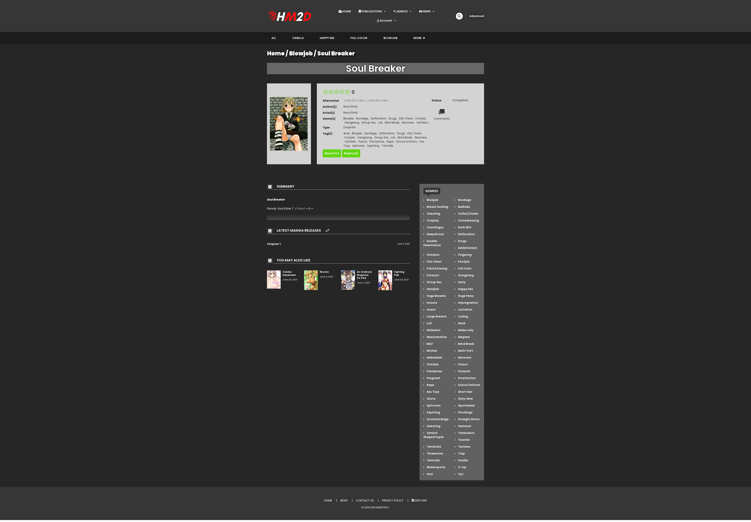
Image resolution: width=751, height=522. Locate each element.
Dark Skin (464, 227)
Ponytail (463, 371)
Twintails (387, 146)
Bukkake (463, 207)
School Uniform (406, 142)
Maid (461, 323)
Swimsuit (464, 426)
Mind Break (392, 123)
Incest (431, 310)
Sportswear (466, 405)
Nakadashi (434, 357)
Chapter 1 (274, 244)
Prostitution (466, 378)
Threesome (434, 453)
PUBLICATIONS (371, 11)
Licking (462, 316)
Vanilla (298, 38)
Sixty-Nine (465, 399)
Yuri (460, 474)
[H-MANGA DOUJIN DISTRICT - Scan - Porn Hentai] (289, 16)
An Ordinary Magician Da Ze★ (364, 275)
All (273, 38)
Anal (346, 133)
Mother (431, 351)
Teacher (463, 440)
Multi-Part (465, 351)
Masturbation (436, 337)
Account (385, 21)
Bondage (362, 118)
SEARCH (402, 11)
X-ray (461, 467)
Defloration (378, 118)
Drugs (392, 118)
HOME (346, 11)
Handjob (432, 289)
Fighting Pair (399, 273)
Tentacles (433, 447)
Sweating (433, 426)
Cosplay (432, 220)
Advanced (476, 16)
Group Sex (369, 123)
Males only (465, 330)
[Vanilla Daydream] (274, 279)
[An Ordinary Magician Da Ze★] (348, 280)
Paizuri (362, 142)
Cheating (433, 214)
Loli (380, 123)
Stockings (465, 412)
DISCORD (420, 500)
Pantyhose (377, 142)
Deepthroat (435, 234)
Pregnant (433, 378)
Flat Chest (406, 118)
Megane (463, 337)
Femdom (432, 255)
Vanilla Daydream (289, 273)
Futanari (432, 275)
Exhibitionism (467, 248)
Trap (461, 453)
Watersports (435, 467)
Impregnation (467, 303)
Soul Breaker (336, 53)
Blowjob (390, 38)
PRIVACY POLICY (392, 500)
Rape (390, 142)
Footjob (420, 118)
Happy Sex (327, 38)
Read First (332, 153)
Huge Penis (465, 296)
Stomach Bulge (437, 419)
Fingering (464, 255)
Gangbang (352, 123)
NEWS (426, 11)
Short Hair (465, 392)
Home (276, 53)
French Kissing (436, 268)
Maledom (433, 330)
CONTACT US (365, 500)
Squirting (373, 146)
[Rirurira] (311, 280)
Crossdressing (468, 220)
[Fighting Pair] (385, 280)
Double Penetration (432, 243)
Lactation (464, 310)
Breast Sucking (437, 207)
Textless (463, 447)
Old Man (422, 123)
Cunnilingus (435, 227)
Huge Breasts (436, 296)
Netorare (408, 123)
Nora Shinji (350, 106)
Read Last (351, 153)
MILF (429, 344)
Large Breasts (436, 316)
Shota (431, 399)
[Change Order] (327, 230)
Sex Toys (432, 392)
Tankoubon (465, 433)
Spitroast (358, 146)
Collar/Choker (468, 214)
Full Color (358, 38)
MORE (417, 38)
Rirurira (324, 272)
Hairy (461, 282)
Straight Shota (468, 419)
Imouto (431, 303)
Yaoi (429, 474)
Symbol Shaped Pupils (433, 435)
